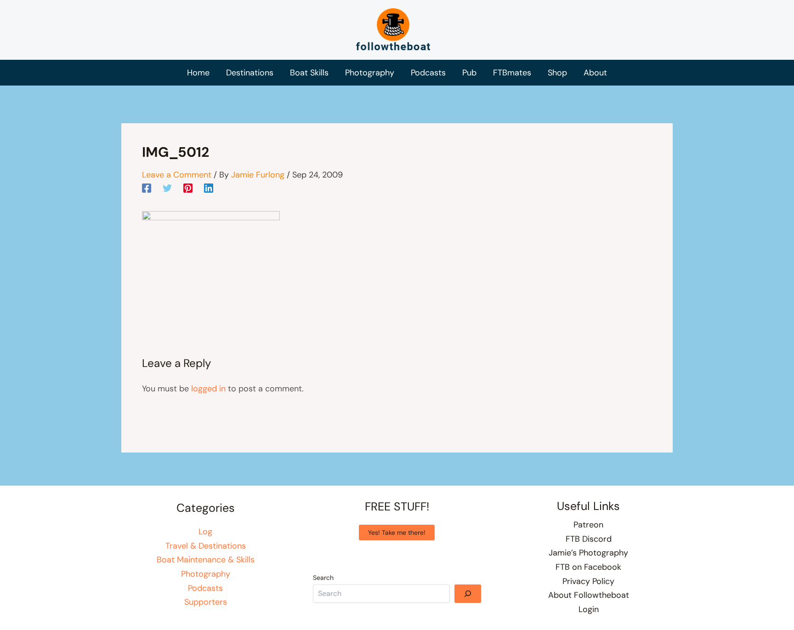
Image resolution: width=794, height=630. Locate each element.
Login (588, 609)
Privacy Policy (588, 581)
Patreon (588, 524)
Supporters (205, 601)
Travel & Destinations (205, 545)
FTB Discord (589, 538)
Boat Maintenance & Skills (206, 559)
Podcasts (205, 588)
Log (205, 531)
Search (323, 577)
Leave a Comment (176, 174)
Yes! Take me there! (396, 532)
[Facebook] (146, 187)
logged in (208, 388)
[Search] (467, 593)
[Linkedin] (208, 187)
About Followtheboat (588, 595)
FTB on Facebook (588, 567)
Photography (205, 573)
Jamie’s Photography (588, 552)
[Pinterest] (188, 187)
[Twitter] (167, 187)
